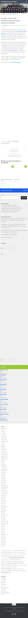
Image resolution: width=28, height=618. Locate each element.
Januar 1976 (3, 524)
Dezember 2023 (4, 469)
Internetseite (13, 62)
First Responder (15, 561)
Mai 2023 (3, 475)
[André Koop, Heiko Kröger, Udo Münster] (14, 74)
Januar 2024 (3, 467)
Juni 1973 (3, 529)
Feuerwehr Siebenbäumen (5, 559)
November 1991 (4, 515)
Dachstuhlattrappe (4, 555)
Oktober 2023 (4, 470)
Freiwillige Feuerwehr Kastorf (9, 1)
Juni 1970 (3, 536)
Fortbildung (3, 563)
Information (3, 591)
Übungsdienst (3, 374)
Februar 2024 (4, 466)
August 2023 (3, 472)
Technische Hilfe (4, 570)
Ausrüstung (8, 552)
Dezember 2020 (4, 487)
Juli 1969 (3, 539)
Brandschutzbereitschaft (6, 554)
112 (13, 550)
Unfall (9, 570)
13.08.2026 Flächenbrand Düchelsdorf (9, 205)
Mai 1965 (3, 544)
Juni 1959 (3, 546)
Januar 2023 (3, 480)
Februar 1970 (4, 537)
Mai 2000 (3, 511)
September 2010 (4, 506)
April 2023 (3, 477)
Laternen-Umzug (4, 404)
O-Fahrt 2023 (17, 179)
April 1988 (3, 519)
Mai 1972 (3, 533)
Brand (22, 552)
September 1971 (4, 534)
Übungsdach (23, 570)
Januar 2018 (3, 495)
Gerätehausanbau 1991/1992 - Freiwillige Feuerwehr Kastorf (14, 230)
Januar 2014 (3, 502)
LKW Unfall (3, 567)
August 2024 (3, 459)
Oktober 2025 (4, 439)
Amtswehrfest (17, 550)
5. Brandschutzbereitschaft (6, 550)
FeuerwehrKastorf (11, 14)
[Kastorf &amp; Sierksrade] (14, 124)
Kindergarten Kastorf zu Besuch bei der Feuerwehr (11, 208)
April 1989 (3, 518)
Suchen (2, 195)
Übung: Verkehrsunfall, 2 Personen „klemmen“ (11, 207)
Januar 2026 (3, 438)
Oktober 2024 (4, 456)
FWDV (6, 563)
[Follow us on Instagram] (24, 190)
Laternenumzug (19, 565)
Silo (22, 568)
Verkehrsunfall (16, 570)
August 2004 (3, 510)
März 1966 (3, 541)
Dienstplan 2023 (8, 237)
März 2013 (3, 503)
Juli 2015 (3, 498)
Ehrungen (3, 14)
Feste (18, 556)
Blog (20, 552)
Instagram (19, 62)
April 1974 (3, 528)
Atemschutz (23, 550)
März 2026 (3, 434)
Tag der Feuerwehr (4, 414)
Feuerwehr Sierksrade (5, 143)
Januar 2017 (3, 497)
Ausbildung (3, 552)
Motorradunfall (8, 567)
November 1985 (4, 521)
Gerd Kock (5, 25)
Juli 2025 (3, 443)
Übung (2, 594)
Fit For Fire (3, 589)
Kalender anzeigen (4, 420)
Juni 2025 (3, 444)
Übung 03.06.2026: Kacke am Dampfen (9, 211)
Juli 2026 (3, 430)
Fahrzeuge (14, 555)
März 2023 (3, 479)
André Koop (13, 50)
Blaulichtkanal (17, 552)
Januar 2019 (3, 490)
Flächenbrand (21, 561)
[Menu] (26, 1)
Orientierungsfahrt (6, 568)
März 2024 (3, 464)
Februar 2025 (4, 449)
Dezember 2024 (4, 452)
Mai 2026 (3, 433)
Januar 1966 (3, 542)
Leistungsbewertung (5, 592)
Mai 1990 (3, 516)
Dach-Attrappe (22, 554)
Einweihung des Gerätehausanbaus (9, 232)
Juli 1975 (3, 526)
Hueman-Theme (21, 611)
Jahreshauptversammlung (15, 563)
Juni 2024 (3, 462)
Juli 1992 (3, 513)
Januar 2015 (3, 500)
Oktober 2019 (4, 488)
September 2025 (4, 441)
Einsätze (3, 582)
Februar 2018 (4, 493)
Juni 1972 (3, 531)
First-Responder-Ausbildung (6, 561)
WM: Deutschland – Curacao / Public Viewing (10, 210)
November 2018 (4, 492)
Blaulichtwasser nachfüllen (11, 234)
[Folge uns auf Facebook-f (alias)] (26, 190)
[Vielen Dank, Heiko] (14, 107)
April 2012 (3, 505)
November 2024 (4, 454)
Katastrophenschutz (11, 565)
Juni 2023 (3, 474)
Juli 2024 (3, 461)
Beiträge (12, 552)
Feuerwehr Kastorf (15, 141)
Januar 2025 (3, 451)
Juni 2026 (3, 431)
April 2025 (3, 448)
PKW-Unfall (19, 568)
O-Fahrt (14, 567)
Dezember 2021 (4, 485)
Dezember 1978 (4, 523)
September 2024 (4, 457)
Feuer (21, 555)
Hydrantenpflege (4, 399)
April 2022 (3, 484)
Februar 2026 (4, 436)
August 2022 (3, 482)
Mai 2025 (3, 446)
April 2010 (3, 508)
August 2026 (3, 428)
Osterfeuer (15, 568)
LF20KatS (24, 565)
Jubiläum (3, 565)
